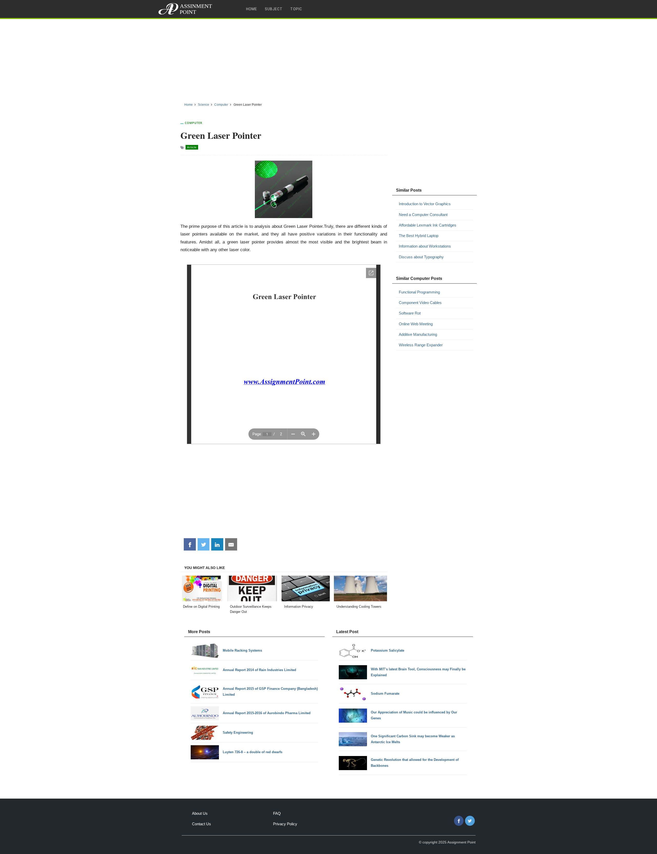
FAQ (277, 813)
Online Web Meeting (416, 324)
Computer (193, 123)
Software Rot (410, 313)
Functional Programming (419, 292)
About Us (200, 813)
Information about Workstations (425, 246)
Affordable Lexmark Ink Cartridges (427, 225)
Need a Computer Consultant (423, 214)
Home (251, 9)
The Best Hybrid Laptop (418, 235)
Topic (296, 9)
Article (192, 147)
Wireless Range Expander (421, 345)
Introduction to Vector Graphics (425, 204)
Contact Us (201, 824)
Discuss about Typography (421, 257)
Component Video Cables (420, 302)
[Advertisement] (328, 59)
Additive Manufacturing (418, 334)
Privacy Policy (285, 824)
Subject (274, 9)
